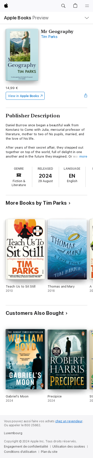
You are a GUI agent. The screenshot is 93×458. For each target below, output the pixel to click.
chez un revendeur (68, 421)
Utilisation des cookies (68, 446)
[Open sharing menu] (86, 96)
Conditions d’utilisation (20, 452)
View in (23, 96)
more (83, 156)
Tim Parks (49, 36)
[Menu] (87, 6)
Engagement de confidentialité (26, 446)
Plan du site (49, 452)
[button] (63, 6)
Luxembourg (13, 433)
